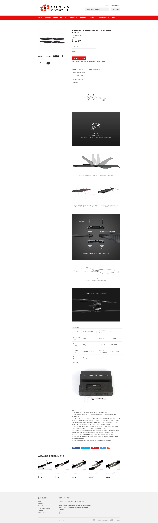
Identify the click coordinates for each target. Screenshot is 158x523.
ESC (66, 17)
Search (40, 501)
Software (92, 17)
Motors (48, 17)
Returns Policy (42, 513)
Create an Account (115, 5)
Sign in (106, 5)
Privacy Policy (42, 510)
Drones (83, 17)
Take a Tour (41, 506)
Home (40, 17)
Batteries (74, 17)
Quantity (74, 51)
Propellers (57, 17)
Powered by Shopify (59, 520)
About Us (40, 503)
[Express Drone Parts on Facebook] (60, 513)
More (113, 17)
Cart (116, 9)
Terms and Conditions (44, 508)
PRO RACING (103, 17)
